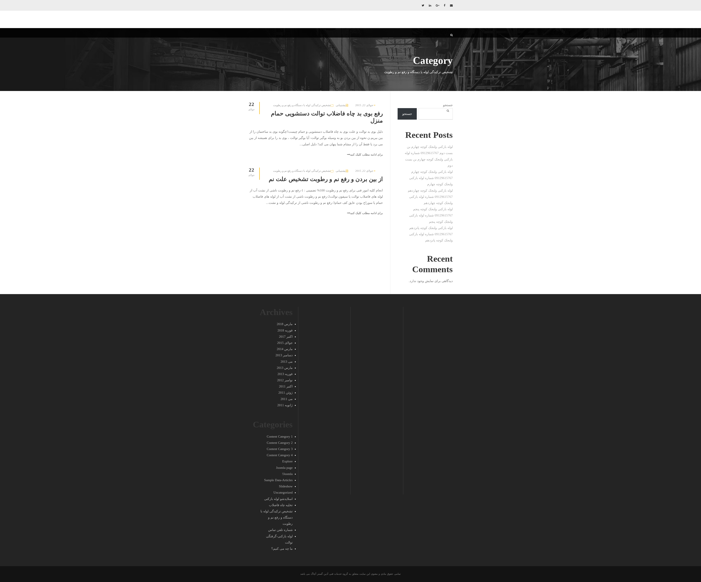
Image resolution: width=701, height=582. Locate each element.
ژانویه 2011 (285, 405)
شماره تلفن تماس (280, 530)
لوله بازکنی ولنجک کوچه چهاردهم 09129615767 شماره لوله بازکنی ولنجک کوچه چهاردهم (430, 197)
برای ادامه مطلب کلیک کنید (366, 154)
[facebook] (444, 5)
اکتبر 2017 (286, 336)
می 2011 (287, 399)
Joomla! (287, 474)
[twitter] (423, 5)
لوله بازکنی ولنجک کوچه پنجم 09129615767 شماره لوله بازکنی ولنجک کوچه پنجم (431, 215)
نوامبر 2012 (285, 380)
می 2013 (287, 361)
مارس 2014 (285, 349)
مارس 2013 (285, 368)
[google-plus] (437, 5)
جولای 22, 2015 (364, 105)
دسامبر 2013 (284, 355)
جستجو (448, 105)
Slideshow (286, 486)
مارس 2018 (285, 324)
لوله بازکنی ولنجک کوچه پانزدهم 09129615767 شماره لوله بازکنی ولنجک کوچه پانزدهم (431, 234)
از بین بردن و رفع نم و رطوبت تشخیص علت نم (326, 179)
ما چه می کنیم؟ (282, 548)
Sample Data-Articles (278, 480)
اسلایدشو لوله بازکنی (278, 499)
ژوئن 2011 (285, 392)
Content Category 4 (280, 455)
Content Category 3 (280, 449)
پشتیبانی (341, 105)
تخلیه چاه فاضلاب (281, 505)
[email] (451, 5)
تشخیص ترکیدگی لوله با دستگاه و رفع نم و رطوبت (302, 105)
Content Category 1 (280, 436)
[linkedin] (430, 5)
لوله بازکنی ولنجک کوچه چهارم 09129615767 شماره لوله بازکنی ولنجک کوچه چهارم (431, 178)
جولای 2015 (285, 343)
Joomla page (284, 468)
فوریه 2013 (285, 374)
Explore (287, 461)
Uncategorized (283, 492)
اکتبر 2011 (286, 386)
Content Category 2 (280, 443)
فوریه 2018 (285, 330)
